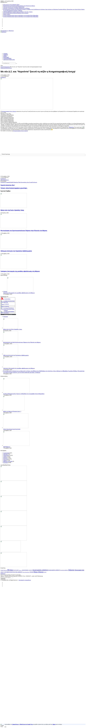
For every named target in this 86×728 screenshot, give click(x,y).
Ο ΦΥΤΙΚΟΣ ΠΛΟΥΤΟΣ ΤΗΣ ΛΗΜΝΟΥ (13, 572)
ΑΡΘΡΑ (5, 56)
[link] (9, 111)
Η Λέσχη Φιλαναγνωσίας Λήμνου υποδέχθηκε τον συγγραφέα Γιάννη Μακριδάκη (20, 15)
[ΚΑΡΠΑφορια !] (16, 445)
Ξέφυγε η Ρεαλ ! (6, 14)
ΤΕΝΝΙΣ (31, 572)
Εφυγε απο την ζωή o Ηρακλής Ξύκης (11, 4)
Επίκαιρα (5, 457)
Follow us (3, 573)
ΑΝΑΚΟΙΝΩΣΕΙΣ (7, 58)
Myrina (10, 570)
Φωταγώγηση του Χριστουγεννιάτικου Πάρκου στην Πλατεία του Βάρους (19, 5)
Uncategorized (6, 453)
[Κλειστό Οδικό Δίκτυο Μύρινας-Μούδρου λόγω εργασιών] (11, 551)
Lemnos (2, 570)
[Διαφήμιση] (3, 31)
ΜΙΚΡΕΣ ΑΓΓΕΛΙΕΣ (7, 461)
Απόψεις (5, 456)
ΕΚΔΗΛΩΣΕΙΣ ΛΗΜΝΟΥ (54, 570)
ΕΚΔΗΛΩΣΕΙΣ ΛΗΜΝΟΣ (40, 570)
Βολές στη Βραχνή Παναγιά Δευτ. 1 (12, 411)
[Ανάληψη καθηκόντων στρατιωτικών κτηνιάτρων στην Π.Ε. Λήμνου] (14, 540)
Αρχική (2, 66)
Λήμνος (5, 460)
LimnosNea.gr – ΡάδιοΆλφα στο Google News (22, 724)
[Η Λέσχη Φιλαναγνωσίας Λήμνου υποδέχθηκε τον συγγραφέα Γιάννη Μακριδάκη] (16, 392)
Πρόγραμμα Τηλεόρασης (8, 314)
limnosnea (5, 570)
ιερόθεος (45, 572)
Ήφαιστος (20, 570)
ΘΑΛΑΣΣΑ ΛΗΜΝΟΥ (64, 570)
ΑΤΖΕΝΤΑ (30, 570)
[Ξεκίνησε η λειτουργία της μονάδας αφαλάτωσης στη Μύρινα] (14, 268)
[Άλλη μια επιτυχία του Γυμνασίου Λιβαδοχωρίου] (14, 248)
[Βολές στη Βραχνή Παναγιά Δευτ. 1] (13, 410)
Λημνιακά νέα (79, 570)
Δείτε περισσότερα (5, 179)
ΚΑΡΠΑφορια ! (6, 447)
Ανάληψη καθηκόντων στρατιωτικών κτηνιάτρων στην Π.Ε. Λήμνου (17, 11)
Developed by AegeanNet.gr (25, 580)
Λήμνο (53, 724)
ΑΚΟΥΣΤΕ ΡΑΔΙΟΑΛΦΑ (9, 59)
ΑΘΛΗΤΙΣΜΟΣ (25, 570)
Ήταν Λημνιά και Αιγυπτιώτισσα (11, 429)
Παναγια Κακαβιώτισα (26, 572)
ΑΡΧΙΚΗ (5, 53)
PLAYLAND (15, 570)
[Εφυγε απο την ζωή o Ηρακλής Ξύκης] (14, 207)
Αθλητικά (5, 454)
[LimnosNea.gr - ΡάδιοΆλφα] (7, 30)
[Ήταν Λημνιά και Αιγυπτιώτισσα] (15, 427)
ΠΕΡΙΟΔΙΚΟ (6, 57)
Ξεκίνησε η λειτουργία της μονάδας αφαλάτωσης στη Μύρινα (16, 8)
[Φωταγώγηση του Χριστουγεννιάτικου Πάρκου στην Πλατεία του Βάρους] (14, 227)
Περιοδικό (5, 462)
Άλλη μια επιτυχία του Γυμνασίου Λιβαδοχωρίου (13, 7)
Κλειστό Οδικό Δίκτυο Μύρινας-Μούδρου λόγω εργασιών (15, 13)
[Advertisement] (43, 42)
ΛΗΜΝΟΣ (5, 54)
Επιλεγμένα (9, 68)
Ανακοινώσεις (7, 66)
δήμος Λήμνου (38, 572)
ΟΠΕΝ (2, 572)
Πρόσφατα (5, 316)
